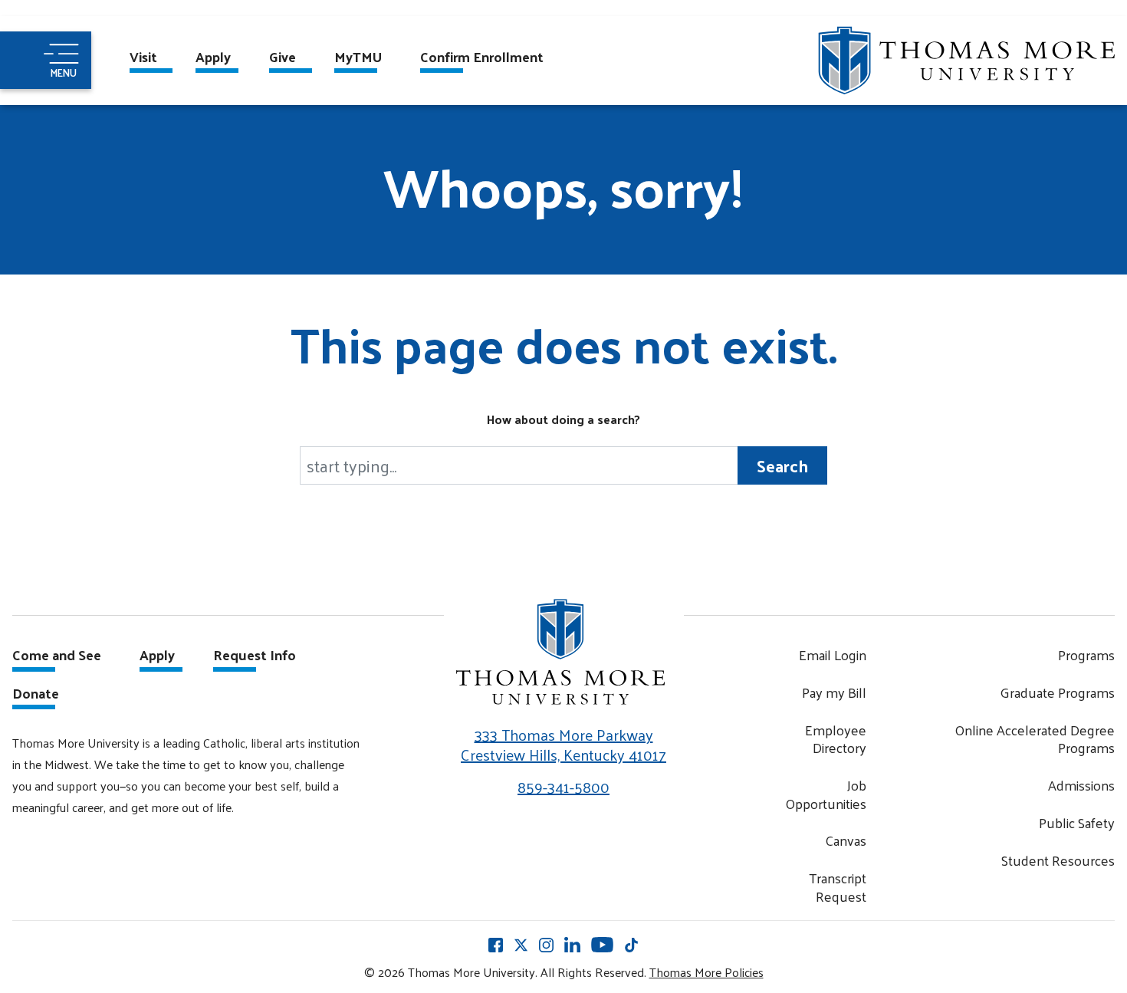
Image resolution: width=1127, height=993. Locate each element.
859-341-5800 (564, 787)
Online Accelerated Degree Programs (1035, 739)
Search (782, 465)
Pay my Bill (834, 692)
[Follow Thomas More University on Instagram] (546, 944)
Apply (213, 58)
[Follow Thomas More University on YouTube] (602, 943)
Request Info (254, 656)
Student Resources (1058, 860)
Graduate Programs (1057, 692)
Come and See (56, 656)
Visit (143, 58)
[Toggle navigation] (45, 60)
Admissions (1081, 785)
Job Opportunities (825, 794)
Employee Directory (835, 739)
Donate (35, 694)
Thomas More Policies (706, 972)
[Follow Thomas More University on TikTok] (631, 944)
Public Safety (1077, 822)
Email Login (832, 654)
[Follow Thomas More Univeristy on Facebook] (495, 944)
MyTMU (358, 58)
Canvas (845, 840)
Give (282, 58)
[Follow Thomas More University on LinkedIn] (572, 943)
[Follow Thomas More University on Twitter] (521, 944)
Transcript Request (837, 887)
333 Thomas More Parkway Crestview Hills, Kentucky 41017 (563, 744)
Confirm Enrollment (482, 58)
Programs (1086, 654)
